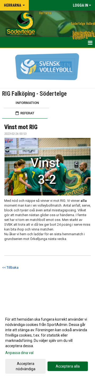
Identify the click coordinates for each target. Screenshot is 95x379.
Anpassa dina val (19, 353)
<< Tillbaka (10, 267)
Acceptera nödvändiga (25, 366)
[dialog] (47, 344)
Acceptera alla (68, 366)
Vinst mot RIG (20, 127)
